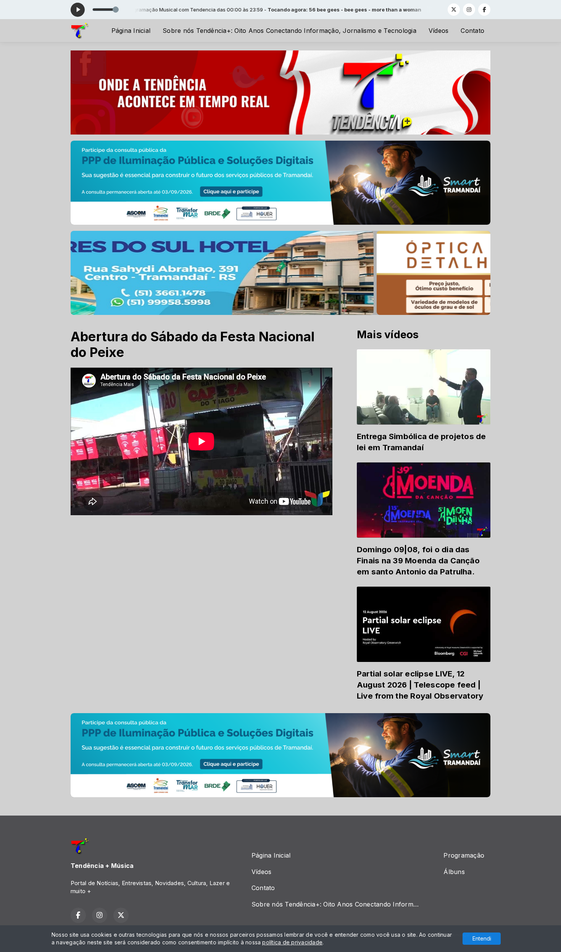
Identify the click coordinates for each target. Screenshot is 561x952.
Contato (472, 30)
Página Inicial (130, 30)
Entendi (481, 938)
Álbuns (453, 872)
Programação (463, 855)
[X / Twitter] (454, 9)
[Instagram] (469, 9)
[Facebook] (484, 9)
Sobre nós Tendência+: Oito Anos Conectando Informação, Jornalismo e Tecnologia (289, 30)
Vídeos (438, 30)
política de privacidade (292, 942)
